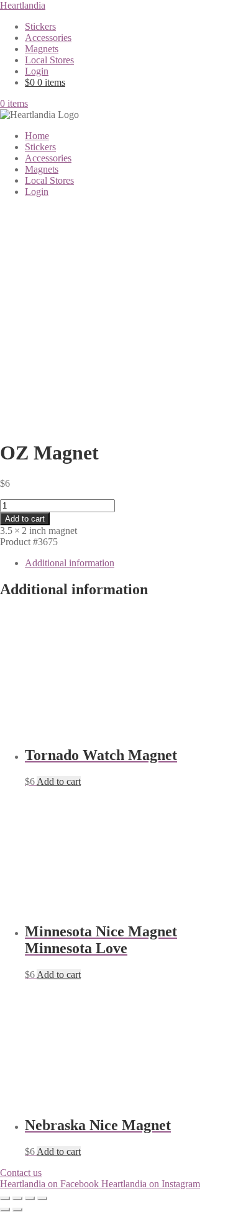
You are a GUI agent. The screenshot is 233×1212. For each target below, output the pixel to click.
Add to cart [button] (59, 781)
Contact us (21, 1172)
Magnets (41, 48)
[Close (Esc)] (42, 1198)
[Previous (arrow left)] (5, 1209)
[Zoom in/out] (5, 1198)
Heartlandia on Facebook (50, 1183)
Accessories (48, 37)
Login (36, 71)
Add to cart (25, 518)
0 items (14, 103)
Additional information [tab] (69, 563)
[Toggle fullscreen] (17, 1198)
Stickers (40, 26)
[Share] (30, 1198)
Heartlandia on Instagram (150, 1183)
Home (37, 135)
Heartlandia (22, 5)
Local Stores (49, 60)
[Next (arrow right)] (17, 1209)
